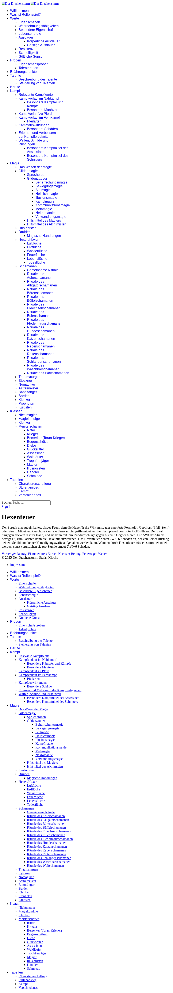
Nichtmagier (28, 415)
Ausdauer (26, 37)
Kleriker (24, 399)
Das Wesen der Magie (35, 167)
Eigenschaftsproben (34, 64)
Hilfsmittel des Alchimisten (46, 224)
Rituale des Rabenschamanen (41, 344)
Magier (32, 464)
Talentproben (28, 68)
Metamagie (43, 209)
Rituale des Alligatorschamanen (42, 283)
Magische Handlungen (44, 235)
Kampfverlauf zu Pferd (35, 113)
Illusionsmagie (46, 197)
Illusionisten (27, 228)
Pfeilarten (34, 121)
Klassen (16, 411)
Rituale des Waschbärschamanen (43, 367)
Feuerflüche (36, 255)
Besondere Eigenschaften (38, 30)
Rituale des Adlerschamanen (40, 275)
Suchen (7, 502)
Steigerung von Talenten (37, 83)
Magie (14, 163)
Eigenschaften (29, 22)
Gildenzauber (37, 178)
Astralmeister (28, 388)
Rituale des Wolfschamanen (48, 373)
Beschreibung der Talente (38, 79)
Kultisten (25, 407)
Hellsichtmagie (46, 194)
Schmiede (34, 476)
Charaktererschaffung (35, 483)
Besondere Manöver (42, 110)
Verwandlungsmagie (50, 216)
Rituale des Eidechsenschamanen (44, 306)
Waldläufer (35, 457)
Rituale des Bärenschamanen (40, 291)
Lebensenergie (30, 33)
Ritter (31, 430)
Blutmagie (43, 190)
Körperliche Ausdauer (43, 41)
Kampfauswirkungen (34, 125)
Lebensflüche (37, 258)
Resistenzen (28, 49)
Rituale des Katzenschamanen (41, 336)
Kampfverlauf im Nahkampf (39, 98)
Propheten (26, 403)
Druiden (25, 232)
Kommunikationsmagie (52, 205)
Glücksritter (35, 449)
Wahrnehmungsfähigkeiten (39, 26)
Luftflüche (34, 243)
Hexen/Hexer (28, 239)
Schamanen (28, 266)
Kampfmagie (44, 201)
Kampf (15, 91)
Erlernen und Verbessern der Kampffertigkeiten (37, 134)
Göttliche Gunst (30, 56)
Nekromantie (45, 213)
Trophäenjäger (38, 460)
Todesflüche (36, 262)
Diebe (31, 445)
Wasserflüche (37, 251)
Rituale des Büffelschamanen (40, 298)
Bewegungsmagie (49, 186)
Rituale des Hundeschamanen (41, 329)
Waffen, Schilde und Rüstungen (34, 142)
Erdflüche (34, 247)
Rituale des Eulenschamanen (40, 314)
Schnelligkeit (28, 52)
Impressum (17, 565)
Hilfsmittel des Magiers (44, 220)
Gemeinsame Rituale (43, 270)
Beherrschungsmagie (51, 182)
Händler (33, 472)
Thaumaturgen (30, 377)
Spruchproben (37, 174)
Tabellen (16, 480)
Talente (15, 75)
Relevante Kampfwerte (36, 94)
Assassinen (36, 453)
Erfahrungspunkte (23, 72)
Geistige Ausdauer (41, 45)
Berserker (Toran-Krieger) (46, 438)
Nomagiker (27, 384)
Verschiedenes (30, 495)
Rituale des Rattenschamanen (40, 352)
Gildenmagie (28, 171)
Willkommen (19, 10)
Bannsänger (28, 392)
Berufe (15, 87)
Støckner (25, 380)
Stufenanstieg (29, 487)
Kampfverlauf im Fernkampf (39, 117)
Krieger (32, 434)
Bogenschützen (38, 441)
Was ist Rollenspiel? (25, 14)
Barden (24, 396)
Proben (15, 60)
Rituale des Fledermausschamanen (44, 321)
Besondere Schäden (42, 129)
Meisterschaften (30, 426)
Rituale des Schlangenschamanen (44, 359)
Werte (14, 18)
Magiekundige (29, 419)
